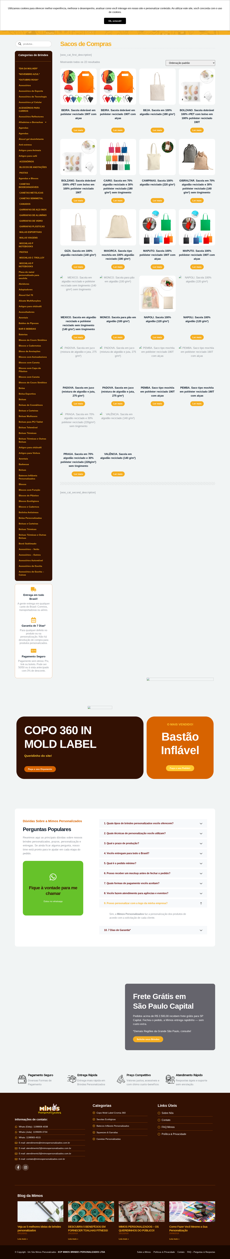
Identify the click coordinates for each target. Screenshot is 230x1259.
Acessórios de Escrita (30, 566)
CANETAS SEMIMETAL (31, 198)
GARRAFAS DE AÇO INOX (32, 209)
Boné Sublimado (27, 543)
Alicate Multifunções (30, 300)
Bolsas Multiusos (28, 416)
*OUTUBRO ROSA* (28, 80)
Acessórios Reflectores (31, 116)
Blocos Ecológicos (29, 501)
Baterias (23, 334)
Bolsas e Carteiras (28, 410)
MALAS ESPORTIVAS (30, 232)
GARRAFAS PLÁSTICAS (32, 226)
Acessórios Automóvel (31, 560)
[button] (153, 823)
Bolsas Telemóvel (28, 427)
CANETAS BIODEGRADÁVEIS (28, 185)
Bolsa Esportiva (27, 394)
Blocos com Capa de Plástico (30, 370)
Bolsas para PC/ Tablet (31, 422)
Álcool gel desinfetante (31, 139)
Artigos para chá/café (30, 306)
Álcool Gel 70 (26, 295)
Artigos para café (28, 156)
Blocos (22, 484)
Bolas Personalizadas (30, 518)
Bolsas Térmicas (27, 433)
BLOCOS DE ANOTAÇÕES (33, 167)
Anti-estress (25, 144)
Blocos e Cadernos (29, 507)
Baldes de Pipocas (29, 323)
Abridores (24, 284)
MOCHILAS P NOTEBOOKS (26, 245)
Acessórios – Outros (30, 555)
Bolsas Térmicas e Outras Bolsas (32, 440)
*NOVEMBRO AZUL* (29, 74)
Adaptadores (26, 289)
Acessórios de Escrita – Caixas (31, 573)
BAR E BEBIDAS (27, 329)
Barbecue (24, 464)
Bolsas (22, 399)
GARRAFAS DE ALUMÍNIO (33, 215)
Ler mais (78, 130)
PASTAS (23, 173)
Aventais (23, 317)
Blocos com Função (29, 490)
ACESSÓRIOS (26, 161)
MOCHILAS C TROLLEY (31, 257)
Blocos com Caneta (29, 362)
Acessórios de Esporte (31, 91)
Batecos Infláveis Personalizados (28, 477)
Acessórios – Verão (29, 549)
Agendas (23, 128)
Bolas (22, 388)
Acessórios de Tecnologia (33, 96)
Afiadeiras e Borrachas (31, 122)
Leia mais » (23, 1239)
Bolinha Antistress (28, 512)
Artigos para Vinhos (29, 453)
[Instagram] (25, 1167)
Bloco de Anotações (29, 351)
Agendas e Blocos (28, 178)
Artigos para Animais (30, 150)
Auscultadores (26, 312)
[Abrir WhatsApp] (222, 1251)
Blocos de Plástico (29, 495)
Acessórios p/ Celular (30, 102)
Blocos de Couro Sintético (33, 340)
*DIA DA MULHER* (28, 68)
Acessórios (25, 85)
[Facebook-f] (18, 1167)
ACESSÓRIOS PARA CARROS (29, 109)
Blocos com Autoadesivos (33, 357)
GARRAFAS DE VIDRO (31, 221)
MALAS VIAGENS (28, 237)
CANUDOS (24, 204)
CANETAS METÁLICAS (31, 192)
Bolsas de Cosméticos (31, 405)
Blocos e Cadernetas (30, 345)
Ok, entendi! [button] (115, 21)
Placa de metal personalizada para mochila (29, 275)
